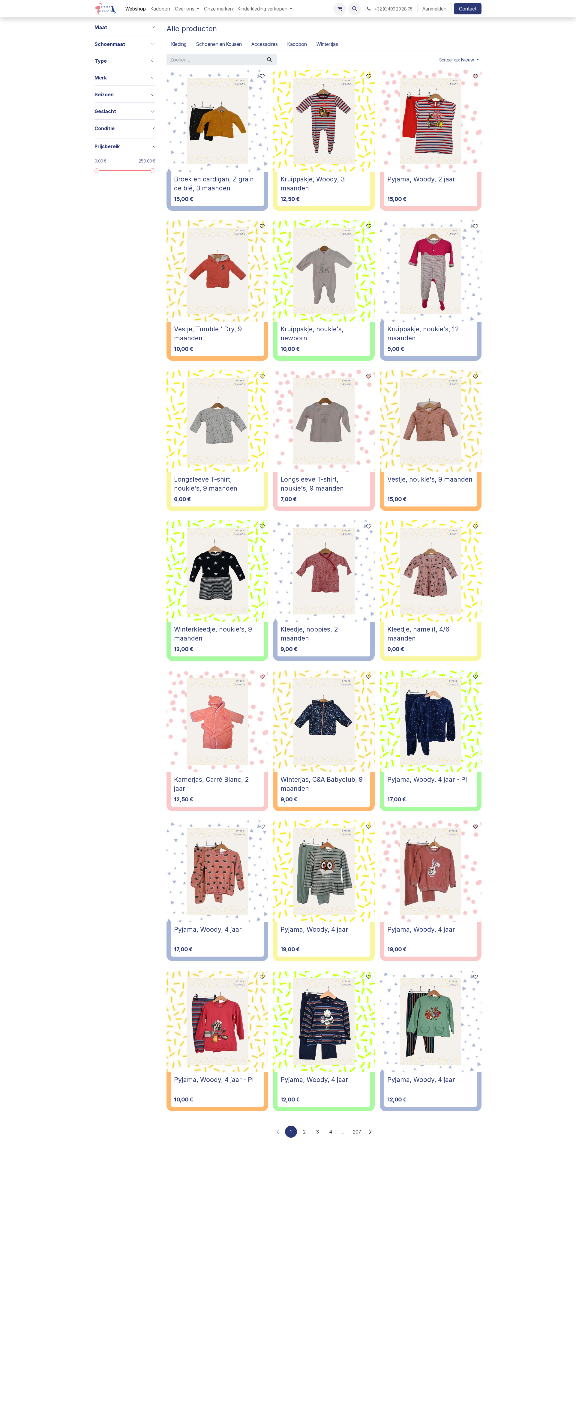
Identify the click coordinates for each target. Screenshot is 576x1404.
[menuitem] (135, 9)
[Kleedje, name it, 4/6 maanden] (430, 571)
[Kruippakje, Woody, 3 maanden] (323, 121)
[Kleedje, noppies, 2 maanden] (323, 571)
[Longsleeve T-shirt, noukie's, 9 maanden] (217, 421)
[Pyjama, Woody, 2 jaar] (430, 121)
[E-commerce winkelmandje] (339, 8)
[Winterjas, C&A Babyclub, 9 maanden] (323, 721)
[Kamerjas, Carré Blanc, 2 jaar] (217, 721)
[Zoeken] (269, 59)
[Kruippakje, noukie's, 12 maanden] (430, 271)
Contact (467, 9)
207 (357, 1132)
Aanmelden (434, 9)
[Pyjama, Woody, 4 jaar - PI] (430, 721)
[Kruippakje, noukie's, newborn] (323, 271)
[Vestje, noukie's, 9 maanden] (430, 421)
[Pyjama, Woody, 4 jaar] (217, 871)
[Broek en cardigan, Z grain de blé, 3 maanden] (217, 121)
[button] (354, 8)
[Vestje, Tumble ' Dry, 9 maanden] (217, 271)
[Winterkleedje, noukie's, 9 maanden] (217, 571)
